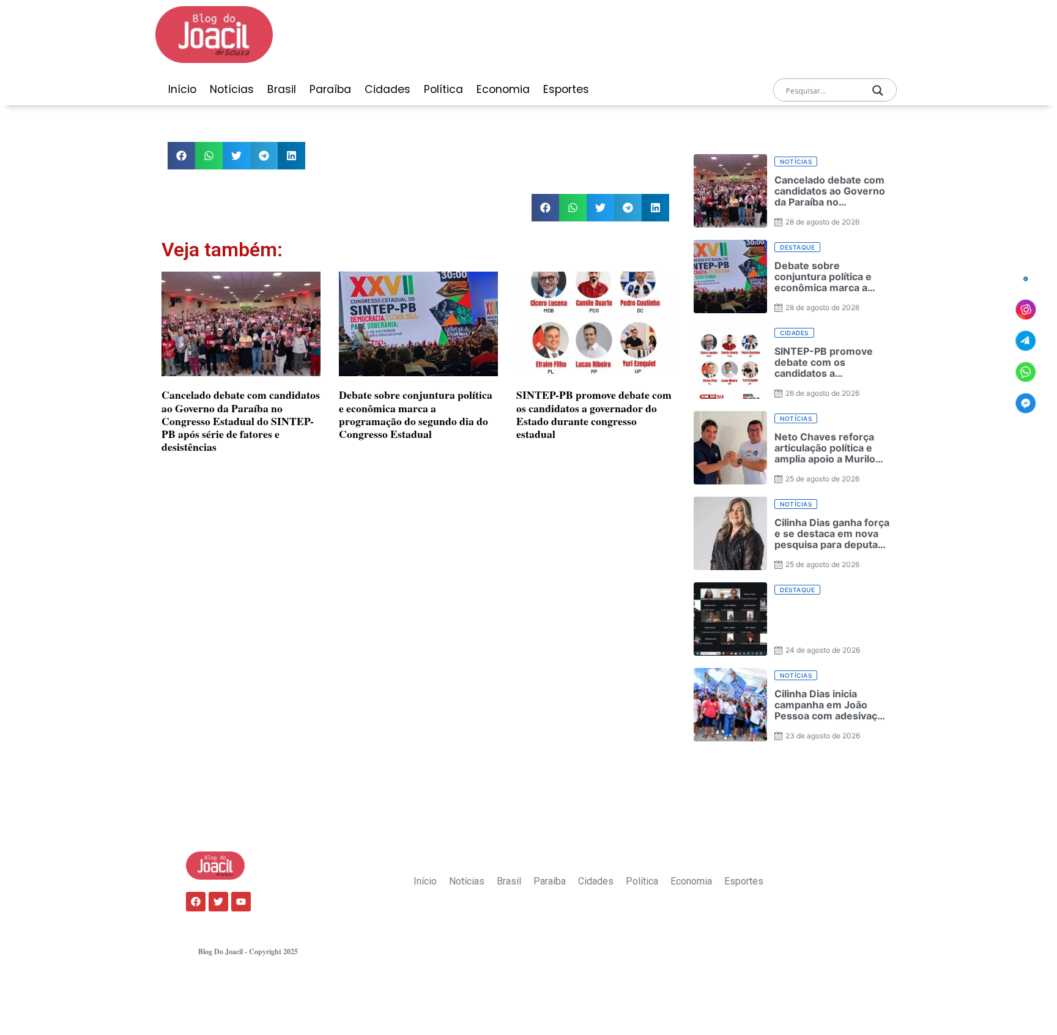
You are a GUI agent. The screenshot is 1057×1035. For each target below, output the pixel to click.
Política (443, 89)
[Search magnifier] (877, 90)
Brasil (281, 89)
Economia (503, 89)
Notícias (232, 89)
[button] (181, 155)
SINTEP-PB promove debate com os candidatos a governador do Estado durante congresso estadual (594, 414)
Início (182, 89)
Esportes (566, 89)
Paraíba (330, 89)
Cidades (387, 89)
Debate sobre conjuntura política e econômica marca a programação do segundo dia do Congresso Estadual (415, 414)
